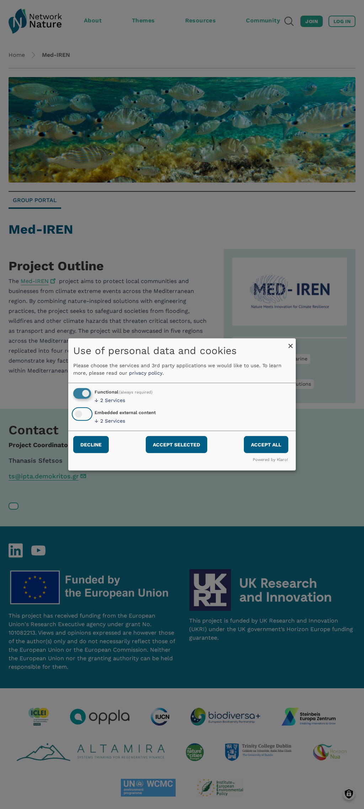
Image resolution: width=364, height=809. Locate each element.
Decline (91, 444)
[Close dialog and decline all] (290, 342)
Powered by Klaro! (270, 459)
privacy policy (145, 373)
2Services (110, 400)
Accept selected (176, 444)
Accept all (266, 444)
